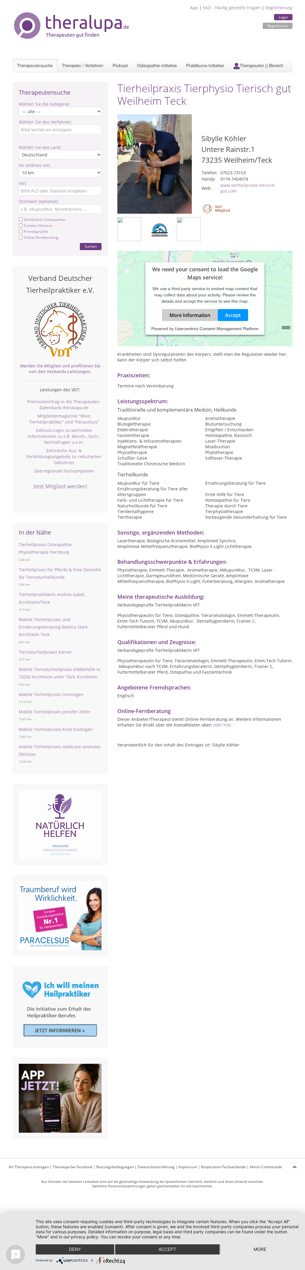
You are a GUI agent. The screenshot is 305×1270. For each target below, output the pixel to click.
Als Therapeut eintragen (29, 1166)
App (194, 7)
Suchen (91, 246)
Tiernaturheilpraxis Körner (45, 652)
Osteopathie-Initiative (157, 65)
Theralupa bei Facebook (72, 1166)
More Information (189, 315)
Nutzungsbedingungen (115, 1166)
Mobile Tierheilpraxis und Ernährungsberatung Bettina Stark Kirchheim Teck (53, 627)
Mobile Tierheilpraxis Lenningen (51, 694)
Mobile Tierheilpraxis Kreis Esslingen (56, 729)
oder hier (222, 725)
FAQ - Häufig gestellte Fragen (232, 7)
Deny (75, 1249)
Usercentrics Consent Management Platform (217, 328)
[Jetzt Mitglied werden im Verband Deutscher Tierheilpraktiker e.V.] (60, 329)
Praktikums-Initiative (205, 65)
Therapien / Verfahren (82, 65)
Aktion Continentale (266, 1166)
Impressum (187, 1166)
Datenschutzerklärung (156, 1166)
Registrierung (278, 7)
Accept (233, 315)
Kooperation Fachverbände (223, 1166)
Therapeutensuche (35, 65)
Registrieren (277, 25)
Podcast (120, 65)
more (259, 1249)
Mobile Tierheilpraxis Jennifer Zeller (55, 712)
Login (283, 17)
